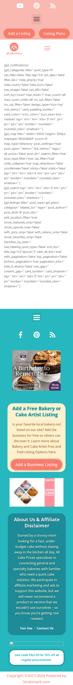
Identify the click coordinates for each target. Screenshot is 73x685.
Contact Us (45, 628)
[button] (36, 19)
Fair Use (26, 628)
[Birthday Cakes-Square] (36, 370)
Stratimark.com (36, 681)
